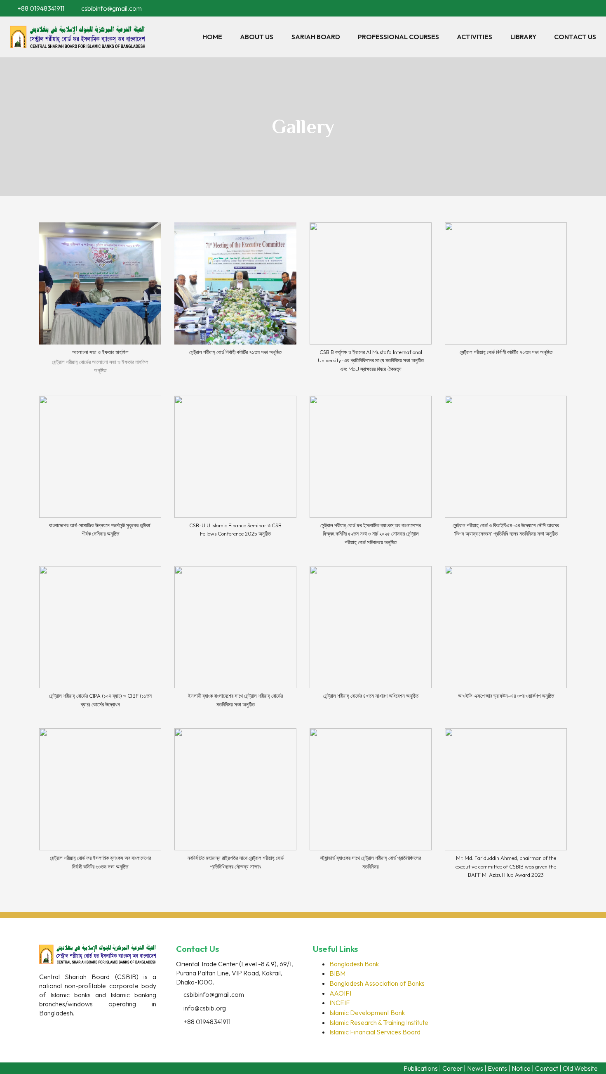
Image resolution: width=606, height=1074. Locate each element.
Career (452, 1068)
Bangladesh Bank (354, 964)
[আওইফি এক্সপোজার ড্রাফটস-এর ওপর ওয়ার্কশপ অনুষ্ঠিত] (506, 640)
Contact (546, 1068)
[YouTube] (593, 8)
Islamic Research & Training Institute (378, 1022)
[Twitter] (64, 1028)
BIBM (337, 973)
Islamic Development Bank (367, 1012)
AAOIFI (340, 993)
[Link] (77, 37)
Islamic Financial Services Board (374, 1032)
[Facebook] (570, 8)
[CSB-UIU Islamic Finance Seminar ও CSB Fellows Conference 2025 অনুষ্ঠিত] (235, 474)
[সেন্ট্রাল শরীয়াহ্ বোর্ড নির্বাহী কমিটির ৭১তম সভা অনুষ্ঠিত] (235, 302)
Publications (421, 1068)
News (475, 1068)
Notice (521, 1068)
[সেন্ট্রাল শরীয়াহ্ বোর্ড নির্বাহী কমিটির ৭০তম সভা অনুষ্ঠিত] (506, 302)
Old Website (580, 1068)
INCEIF (339, 1002)
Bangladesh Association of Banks (377, 983)
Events (497, 1068)
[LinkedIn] (582, 8)
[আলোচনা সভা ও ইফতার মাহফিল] (100, 302)
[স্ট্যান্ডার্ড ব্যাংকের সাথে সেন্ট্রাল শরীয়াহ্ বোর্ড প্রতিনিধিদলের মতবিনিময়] (371, 806)
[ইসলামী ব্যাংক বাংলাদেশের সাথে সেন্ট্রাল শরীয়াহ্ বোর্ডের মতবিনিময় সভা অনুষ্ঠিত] (235, 640)
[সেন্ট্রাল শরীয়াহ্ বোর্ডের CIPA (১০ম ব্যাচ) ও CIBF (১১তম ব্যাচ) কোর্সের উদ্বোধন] (100, 640)
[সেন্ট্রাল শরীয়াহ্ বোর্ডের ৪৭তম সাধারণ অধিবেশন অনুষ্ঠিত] (371, 640)
